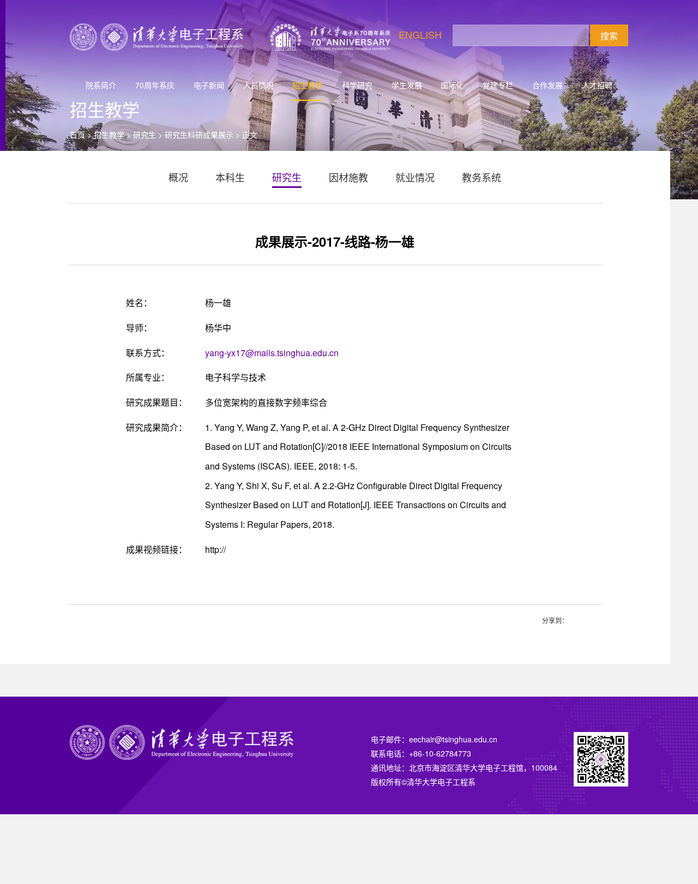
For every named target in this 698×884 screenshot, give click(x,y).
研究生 (144, 134)
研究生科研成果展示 (199, 134)
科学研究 (357, 85)
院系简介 (101, 85)
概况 (178, 177)
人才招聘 (597, 85)
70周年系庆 (154, 85)
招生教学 (307, 85)
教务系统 (481, 177)
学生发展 (407, 85)
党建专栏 (498, 85)
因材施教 (348, 177)
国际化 (452, 85)
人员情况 (258, 85)
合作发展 (547, 85)
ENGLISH (420, 34)
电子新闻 (209, 85)
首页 (77, 134)
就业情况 (415, 177)
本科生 (230, 177)
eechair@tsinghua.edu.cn (453, 739)
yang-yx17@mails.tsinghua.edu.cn (272, 352)
